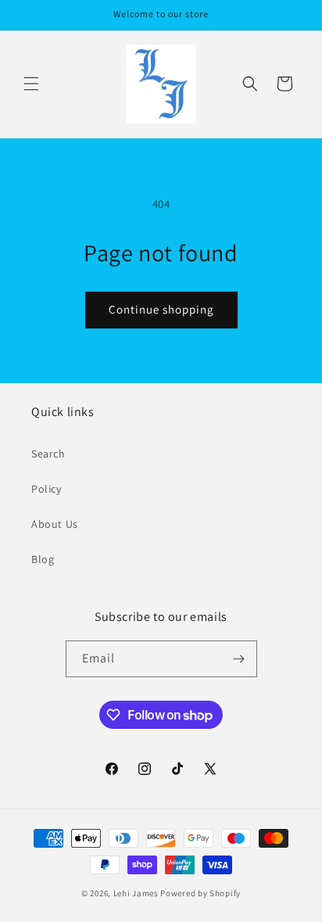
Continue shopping (161, 309)
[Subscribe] (239, 658)
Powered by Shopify (200, 893)
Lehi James (136, 893)
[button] (31, 83)
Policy (46, 489)
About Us (54, 524)
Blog (42, 559)
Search (48, 454)
